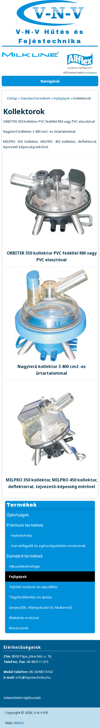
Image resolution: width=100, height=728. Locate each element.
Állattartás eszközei (24, 617)
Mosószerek (18, 628)
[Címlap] (50, 24)
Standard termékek (35, 98)
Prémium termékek (24, 525)
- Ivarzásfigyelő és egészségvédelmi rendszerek (47, 545)
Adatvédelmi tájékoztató (22, 697)
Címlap (12, 98)
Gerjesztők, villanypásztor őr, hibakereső (40, 607)
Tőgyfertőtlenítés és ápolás (30, 597)
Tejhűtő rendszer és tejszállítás (33, 587)
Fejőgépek (62, 98)
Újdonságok (17, 515)
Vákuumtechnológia (24, 566)
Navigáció (50, 81)
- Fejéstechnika (20, 535)
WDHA (19, 723)
